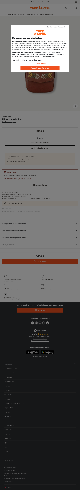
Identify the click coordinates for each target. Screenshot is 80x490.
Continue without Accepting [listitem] (56, 27)
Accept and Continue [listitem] (40, 68)
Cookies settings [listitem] (40, 64)
